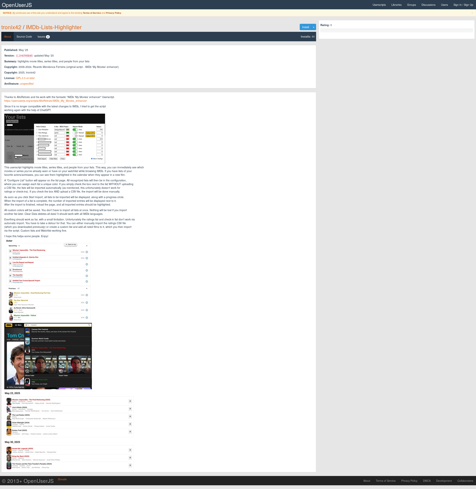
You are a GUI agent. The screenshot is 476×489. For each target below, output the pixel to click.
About (7, 36)
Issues (43, 37)
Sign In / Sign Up (463, 5)
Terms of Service (92, 13)
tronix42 (11, 27)
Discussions (428, 5)
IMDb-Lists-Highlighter (54, 27)
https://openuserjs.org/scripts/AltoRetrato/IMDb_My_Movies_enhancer (45, 100)
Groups (411, 5)
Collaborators (465, 480)
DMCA (427, 480)
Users (444, 5)
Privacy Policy (113, 13)
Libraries (396, 5)
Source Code (24, 36)
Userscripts (379, 5)
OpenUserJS (17, 4)
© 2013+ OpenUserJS (28, 480)
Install (305, 27)
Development (444, 480)
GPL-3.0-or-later (25, 78)
